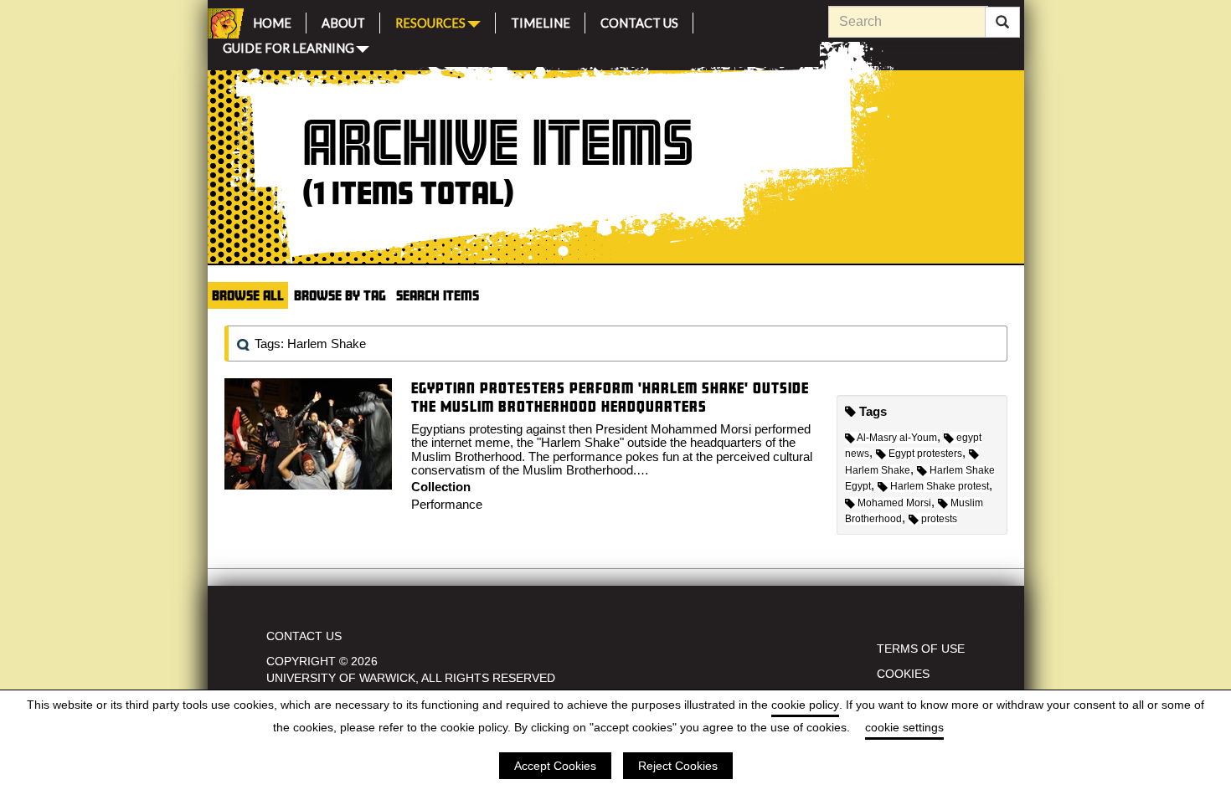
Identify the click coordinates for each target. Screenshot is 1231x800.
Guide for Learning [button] (288, 46)
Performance (446, 504)
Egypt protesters (925, 453)
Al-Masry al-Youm (897, 438)
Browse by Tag (340, 295)
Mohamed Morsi (894, 503)
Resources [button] (430, 21)
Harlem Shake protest (939, 486)
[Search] (1002, 22)
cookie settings (904, 727)
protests (939, 519)
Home (272, 20)
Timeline (540, 20)
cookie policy (805, 704)
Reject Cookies (678, 765)
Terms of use (921, 648)
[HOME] (223, 23)
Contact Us (639, 20)
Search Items (437, 295)
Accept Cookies (555, 765)
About (343, 20)
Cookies (903, 673)
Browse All (248, 295)
